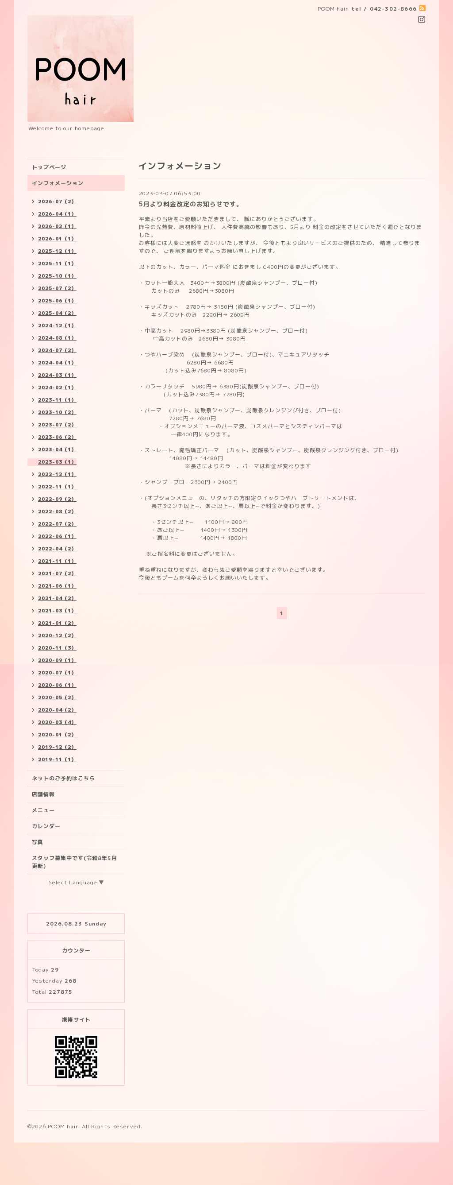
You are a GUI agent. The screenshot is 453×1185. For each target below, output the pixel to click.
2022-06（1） (57, 536)
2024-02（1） (57, 387)
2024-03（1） (57, 375)
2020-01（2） (57, 734)
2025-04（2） (57, 313)
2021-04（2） (57, 598)
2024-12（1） (57, 325)
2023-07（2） (57, 424)
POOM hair (63, 1126)
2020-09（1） (57, 660)
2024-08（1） (57, 337)
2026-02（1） (57, 226)
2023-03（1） (57, 461)
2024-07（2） (57, 350)
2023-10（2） (57, 412)
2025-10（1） (57, 275)
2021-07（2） (57, 573)
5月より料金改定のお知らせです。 (191, 204)
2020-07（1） (57, 672)
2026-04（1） (57, 213)
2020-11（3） (57, 647)
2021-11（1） (57, 561)
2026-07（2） (57, 201)
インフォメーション (58, 183)
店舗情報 (43, 794)
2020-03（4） (57, 722)
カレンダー (46, 826)
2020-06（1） (57, 685)
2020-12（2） (57, 635)
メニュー (43, 810)
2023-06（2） (57, 437)
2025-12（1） (57, 251)
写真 (37, 842)
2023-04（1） (57, 449)
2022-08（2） (57, 511)
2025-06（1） (57, 300)
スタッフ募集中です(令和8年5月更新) (74, 862)
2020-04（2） (57, 709)
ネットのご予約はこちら (63, 778)
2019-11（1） (57, 759)
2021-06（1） (57, 585)
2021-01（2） (57, 623)
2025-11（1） (57, 263)
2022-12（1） (57, 474)
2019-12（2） (57, 747)
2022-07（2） (57, 523)
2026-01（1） (57, 238)
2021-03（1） (57, 610)
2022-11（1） (57, 486)
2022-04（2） (57, 548)
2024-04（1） (57, 362)
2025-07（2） (57, 288)
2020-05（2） (57, 697)
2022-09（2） (57, 499)
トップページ (49, 167)
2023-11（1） (57, 399)
